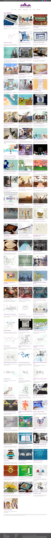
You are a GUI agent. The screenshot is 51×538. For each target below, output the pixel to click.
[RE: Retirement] (25, 203)
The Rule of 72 (21, 378)
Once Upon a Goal (21, 187)
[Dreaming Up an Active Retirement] (11, 170)
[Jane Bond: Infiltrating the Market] (40, 297)
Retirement (16, 535)
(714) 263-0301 (20, 0)
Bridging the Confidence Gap (38, 204)
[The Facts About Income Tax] (11, 492)
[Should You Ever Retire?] (11, 41)
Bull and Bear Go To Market (9, 75)
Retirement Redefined (37, 251)
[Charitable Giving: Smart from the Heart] (40, 426)
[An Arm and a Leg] (11, 344)
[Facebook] (46, 1)
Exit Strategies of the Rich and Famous (25, 477)
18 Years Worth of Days (37, 75)
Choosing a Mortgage (37, 477)
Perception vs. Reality (37, 493)
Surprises (35, 266)
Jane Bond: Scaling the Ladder (23, 298)
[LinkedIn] (42, 1)
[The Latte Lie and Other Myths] (40, 218)
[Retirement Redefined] (40, 250)
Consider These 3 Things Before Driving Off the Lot (24, 74)
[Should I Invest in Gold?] (11, 443)
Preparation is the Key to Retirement (10, 106)
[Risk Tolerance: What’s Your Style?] (40, 154)
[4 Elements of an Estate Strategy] (11, 154)
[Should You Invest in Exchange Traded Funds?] (25, 410)
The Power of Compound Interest (10, 411)
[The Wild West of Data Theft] (25, 154)
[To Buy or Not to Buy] (25, 459)
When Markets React (7, 26)
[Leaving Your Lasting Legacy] (40, 122)
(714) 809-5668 (7, 537)
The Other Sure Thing (7, 58)
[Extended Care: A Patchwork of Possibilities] (11, 281)
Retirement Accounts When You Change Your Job (39, 58)
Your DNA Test (6, 460)
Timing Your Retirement (22, 106)
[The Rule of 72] (25, 377)
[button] (12, 9)
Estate (15, 537)
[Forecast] (25, 250)
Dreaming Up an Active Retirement (10, 171)
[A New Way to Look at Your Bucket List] (40, 186)
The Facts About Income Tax (9, 493)
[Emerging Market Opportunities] (25, 41)
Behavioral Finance (21, 26)
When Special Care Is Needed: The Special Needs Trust (39, 236)
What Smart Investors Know (38, 395)
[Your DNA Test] (11, 459)
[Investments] (25, 265)
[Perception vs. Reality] (40, 492)
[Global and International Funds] (25, 361)
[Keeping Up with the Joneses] (40, 313)
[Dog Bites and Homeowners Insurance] (11, 138)
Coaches (20, 282)
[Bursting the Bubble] (11, 329)
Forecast (20, 251)
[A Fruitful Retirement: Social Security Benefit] (40, 281)
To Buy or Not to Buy (22, 460)
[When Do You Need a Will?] (25, 426)
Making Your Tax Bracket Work (9, 477)
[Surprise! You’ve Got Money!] (11, 203)
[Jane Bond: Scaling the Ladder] (25, 297)
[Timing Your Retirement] (25, 104)
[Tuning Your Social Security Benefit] (11, 218)
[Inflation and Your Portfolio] (25, 329)
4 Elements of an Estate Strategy (10, 155)
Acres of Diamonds (7, 266)
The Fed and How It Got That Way (10, 314)
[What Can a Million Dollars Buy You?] (40, 443)
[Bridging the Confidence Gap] (40, 203)
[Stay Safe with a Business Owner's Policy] (40, 170)
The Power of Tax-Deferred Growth (25, 493)
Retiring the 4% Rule (7, 427)
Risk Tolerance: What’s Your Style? (39, 155)
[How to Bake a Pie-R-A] (40, 89)
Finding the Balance (22, 139)
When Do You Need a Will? (23, 427)
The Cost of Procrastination (23, 235)
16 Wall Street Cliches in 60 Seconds (25, 58)
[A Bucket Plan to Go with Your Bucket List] (40, 377)
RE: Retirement (21, 204)
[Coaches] (25, 281)
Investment (16, 536)
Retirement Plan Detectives (9, 123)
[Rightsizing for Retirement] (40, 459)
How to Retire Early (22, 314)
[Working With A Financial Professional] (25, 122)
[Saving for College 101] (25, 218)
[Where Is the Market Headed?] (40, 410)
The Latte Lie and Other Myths (38, 219)
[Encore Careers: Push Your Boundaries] (25, 170)
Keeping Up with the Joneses (38, 314)
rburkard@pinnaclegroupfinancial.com (28, 0)
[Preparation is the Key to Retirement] (11, 104)
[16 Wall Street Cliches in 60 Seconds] (25, 57)
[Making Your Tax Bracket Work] (11, 475)
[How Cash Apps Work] (11, 89)
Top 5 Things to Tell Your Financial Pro (25, 90)
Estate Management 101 (22, 444)
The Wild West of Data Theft (23, 155)
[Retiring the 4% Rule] (11, 426)
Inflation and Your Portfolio (23, 330)
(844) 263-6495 (8, 536)
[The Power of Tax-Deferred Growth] (25, 492)
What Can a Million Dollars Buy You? (39, 444)
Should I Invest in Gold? (8, 444)
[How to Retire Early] (25, 313)
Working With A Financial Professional (25, 123)
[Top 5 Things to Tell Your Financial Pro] (25, 89)
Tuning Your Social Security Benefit (10, 219)
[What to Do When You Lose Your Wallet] (25, 344)
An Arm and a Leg (7, 345)
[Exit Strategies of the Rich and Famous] (25, 475)
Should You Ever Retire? (8, 42)
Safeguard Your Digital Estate (9, 395)
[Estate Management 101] (25, 443)
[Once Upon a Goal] (25, 186)
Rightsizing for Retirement (38, 460)
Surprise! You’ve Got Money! (9, 204)
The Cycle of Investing (8, 509)
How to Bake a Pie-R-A (37, 90)
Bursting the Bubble (7, 330)
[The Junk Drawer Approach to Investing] (40, 344)
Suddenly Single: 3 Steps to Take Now (10, 362)
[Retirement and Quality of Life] (40, 138)
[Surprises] (40, 265)
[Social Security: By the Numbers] (40, 41)
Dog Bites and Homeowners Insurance (11, 139)
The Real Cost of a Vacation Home (39, 330)
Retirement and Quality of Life (38, 139)
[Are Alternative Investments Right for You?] (40, 361)
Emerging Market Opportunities (24, 42)
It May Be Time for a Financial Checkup (11, 251)
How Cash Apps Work (8, 90)
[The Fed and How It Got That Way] (11, 313)
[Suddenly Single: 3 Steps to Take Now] (11, 361)
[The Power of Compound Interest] (11, 410)
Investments (20, 266)
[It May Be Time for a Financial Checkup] (11, 250)
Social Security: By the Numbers (39, 42)
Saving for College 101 (22, 219)
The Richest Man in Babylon (23, 395)
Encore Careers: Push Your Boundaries (25, 171)
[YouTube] (44, 1)
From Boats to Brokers (8, 298)
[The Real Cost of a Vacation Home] (40, 329)
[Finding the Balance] (25, 138)
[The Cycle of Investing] (11, 508)
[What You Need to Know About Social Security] (40, 104)
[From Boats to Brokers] (11, 297)
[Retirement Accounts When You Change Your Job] (40, 56)
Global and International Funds (24, 362)
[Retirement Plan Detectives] (11, 122)
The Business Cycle (7, 378)
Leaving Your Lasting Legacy (38, 123)
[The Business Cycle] (11, 377)
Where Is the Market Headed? (38, 411)
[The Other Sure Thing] (11, 57)
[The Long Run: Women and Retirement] (11, 186)
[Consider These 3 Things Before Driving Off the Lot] (25, 72)
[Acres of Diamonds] (11, 265)
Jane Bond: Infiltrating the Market (39, 298)
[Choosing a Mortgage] (40, 475)
